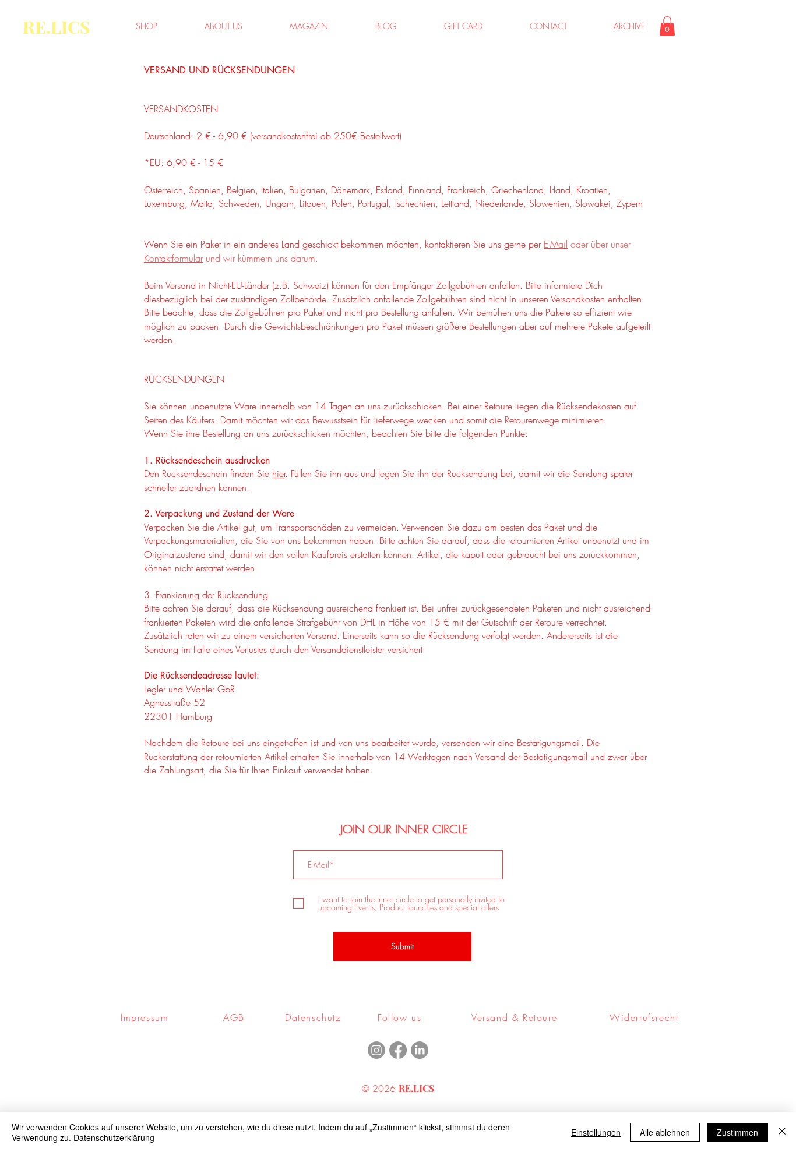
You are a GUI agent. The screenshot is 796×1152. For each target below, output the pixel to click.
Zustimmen (737, 1132)
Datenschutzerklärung (113, 1137)
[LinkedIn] (419, 1050)
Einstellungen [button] (596, 1132)
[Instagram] (376, 1050)
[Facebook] (398, 1050)
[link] (667, 26)
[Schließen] (782, 1132)
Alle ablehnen (665, 1132)
